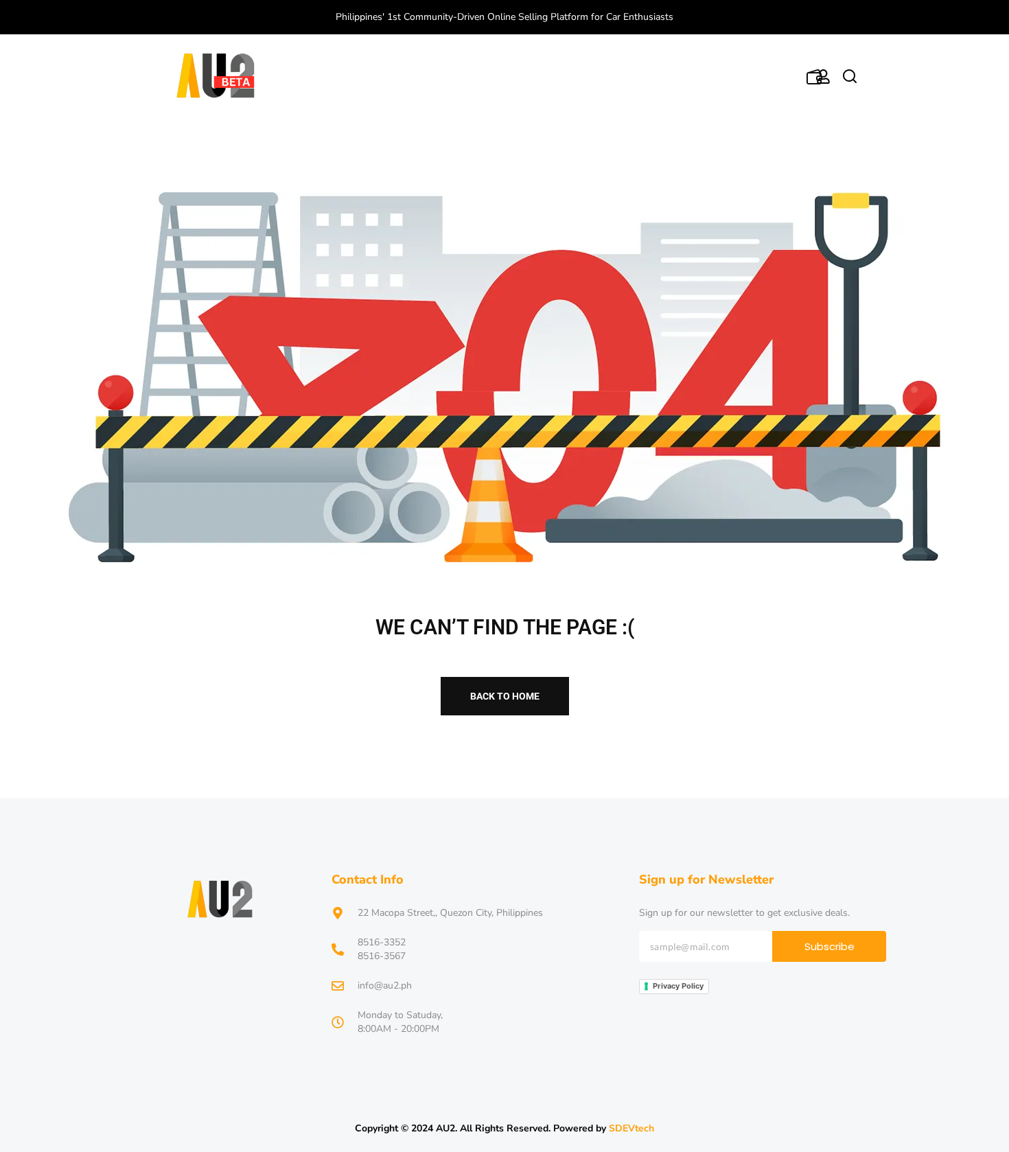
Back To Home (505, 696)
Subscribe (829, 946)
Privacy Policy (678, 986)
